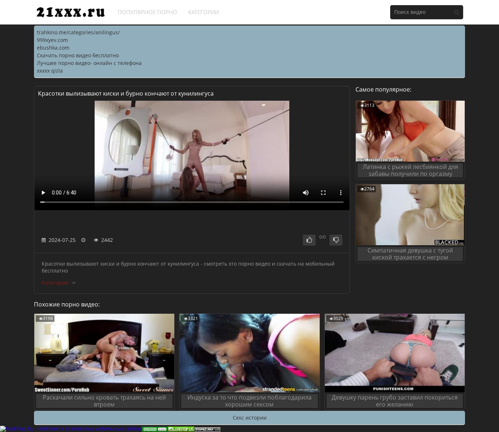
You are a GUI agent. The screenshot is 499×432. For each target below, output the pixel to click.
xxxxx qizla (50, 70)
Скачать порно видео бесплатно (78, 55)
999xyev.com (52, 39)
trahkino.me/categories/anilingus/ (78, 32)
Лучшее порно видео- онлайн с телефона (89, 62)
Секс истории (250, 417)
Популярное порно (147, 12)
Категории (203, 12)
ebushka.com (53, 47)
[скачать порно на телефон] (207, 428)
